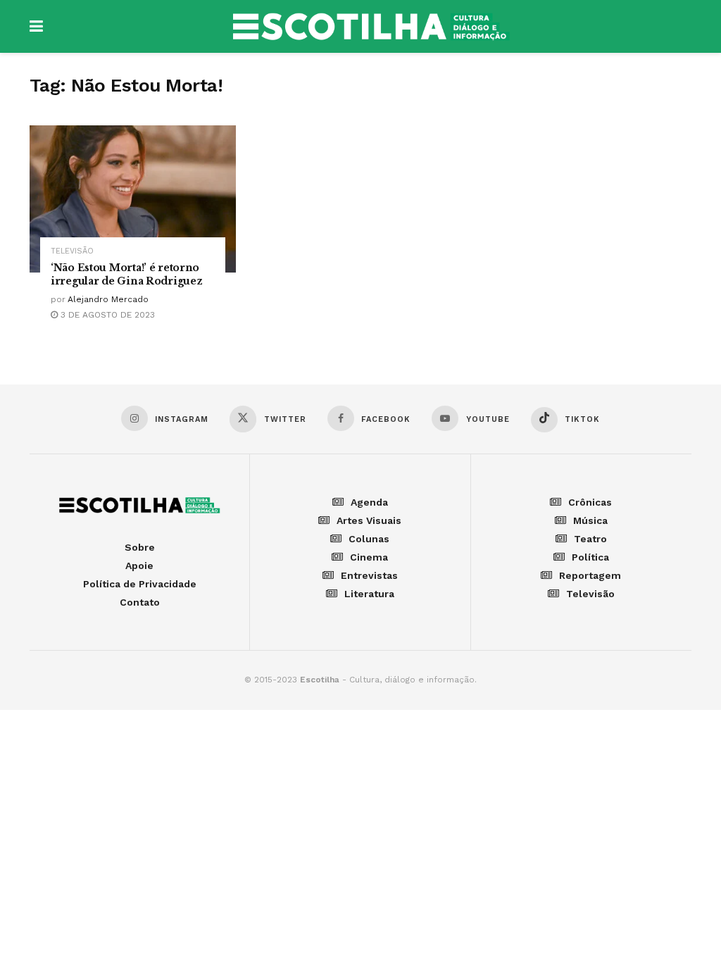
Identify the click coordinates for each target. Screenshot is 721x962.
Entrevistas (369, 575)
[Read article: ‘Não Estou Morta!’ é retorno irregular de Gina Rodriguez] (133, 199)
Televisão (72, 251)
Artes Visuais (369, 520)
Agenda (369, 502)
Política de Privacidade (139, 583)
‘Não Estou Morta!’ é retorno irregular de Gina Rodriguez (126, 274)
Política (590, 557)
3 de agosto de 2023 (106, 315)
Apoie (139, 565)
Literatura (369, 593)
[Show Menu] (36, 26)
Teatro (590, 538)
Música (590, 520)
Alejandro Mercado (108, 299)
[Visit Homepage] (371, 27)
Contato (140, 602)
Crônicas (590, 502)
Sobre (140, 547)
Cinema (369, 557)
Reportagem (590, 575)
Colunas (369, 538)
